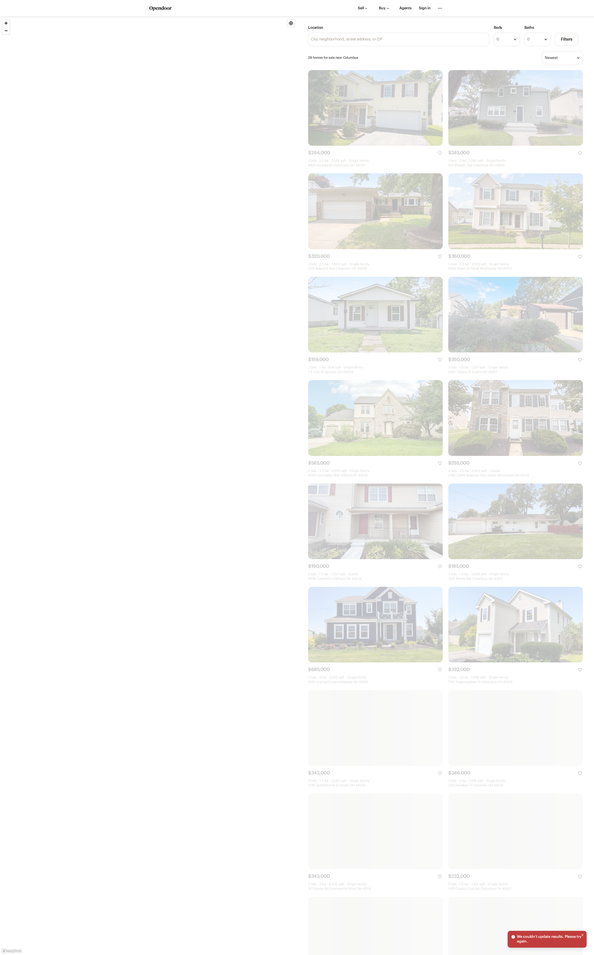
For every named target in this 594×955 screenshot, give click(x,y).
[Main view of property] (375, 108)
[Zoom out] (6, 30)
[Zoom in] (6, 23)
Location (315, 27)
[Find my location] (291, 23)
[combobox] (507, 39)
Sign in (425, 8)
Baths (529, 27)
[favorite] (440, 153)
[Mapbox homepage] (11, 951)
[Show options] (515, 39)
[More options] (440, 8)
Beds (498, 27)
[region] (148, 486)
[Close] (582, 935)
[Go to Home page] (160, 8)
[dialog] (547, 939)
